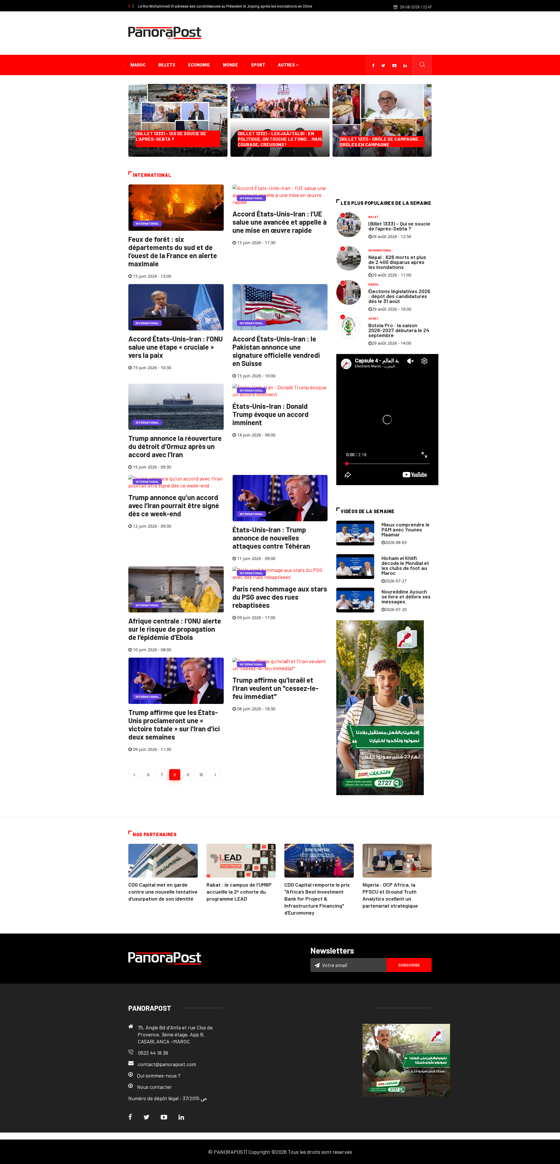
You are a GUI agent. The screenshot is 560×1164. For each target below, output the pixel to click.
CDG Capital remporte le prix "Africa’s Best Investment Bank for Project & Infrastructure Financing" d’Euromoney (317, 898)
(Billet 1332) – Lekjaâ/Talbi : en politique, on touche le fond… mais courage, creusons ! (280, 139)
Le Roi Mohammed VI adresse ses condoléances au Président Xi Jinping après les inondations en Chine (225, 6)
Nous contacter (154, 1087)
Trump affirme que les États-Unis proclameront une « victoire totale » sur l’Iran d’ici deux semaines (174, 724)
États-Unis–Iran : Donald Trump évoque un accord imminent (270, 414)
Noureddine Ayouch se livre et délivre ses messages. (406, 596)
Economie (199, 65)
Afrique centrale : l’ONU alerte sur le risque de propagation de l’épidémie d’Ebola (174, 629)
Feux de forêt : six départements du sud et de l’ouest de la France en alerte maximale (172, 251)
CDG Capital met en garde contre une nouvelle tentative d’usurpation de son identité (162, 891)
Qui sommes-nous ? (159, 1075)
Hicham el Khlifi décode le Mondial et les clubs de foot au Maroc (405, 565)
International (147, 223)
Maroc (138, 65)
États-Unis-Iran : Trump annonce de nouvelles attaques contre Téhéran (271, 537)
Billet (373, 217)
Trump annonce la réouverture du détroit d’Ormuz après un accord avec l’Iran (175, 446)
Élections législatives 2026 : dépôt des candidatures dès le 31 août (399, 296)
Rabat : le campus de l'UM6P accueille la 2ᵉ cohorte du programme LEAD (239, 891)
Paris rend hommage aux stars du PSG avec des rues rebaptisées (279, 596)
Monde (230, 65)
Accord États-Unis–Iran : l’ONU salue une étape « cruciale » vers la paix (175, 346)
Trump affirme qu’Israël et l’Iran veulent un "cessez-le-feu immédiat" (275, 688)
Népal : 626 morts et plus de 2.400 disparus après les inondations (397, 262)
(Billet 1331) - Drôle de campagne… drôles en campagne (381, 141)
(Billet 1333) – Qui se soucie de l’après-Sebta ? (172, 139)
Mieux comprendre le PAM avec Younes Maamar (406, 529)
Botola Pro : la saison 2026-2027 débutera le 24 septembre (398, 330)
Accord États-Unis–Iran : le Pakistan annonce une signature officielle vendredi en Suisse (276, 350)
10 (201, 774)
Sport (258, 65)
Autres (287, 65)
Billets (166, 65)
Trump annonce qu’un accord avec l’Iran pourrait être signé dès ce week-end (173, 505)
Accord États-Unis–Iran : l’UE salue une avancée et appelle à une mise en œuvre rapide (279, 221)
